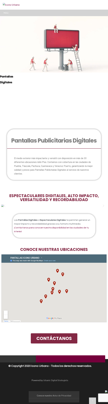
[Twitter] (10, 359)
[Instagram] (16, 359)
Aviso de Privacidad (62, 395)
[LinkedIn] (22, 359)
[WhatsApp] (27, 359)
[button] (4, 205)
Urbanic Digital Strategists (55, 380)
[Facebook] (5, 359)
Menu (6, 13)
